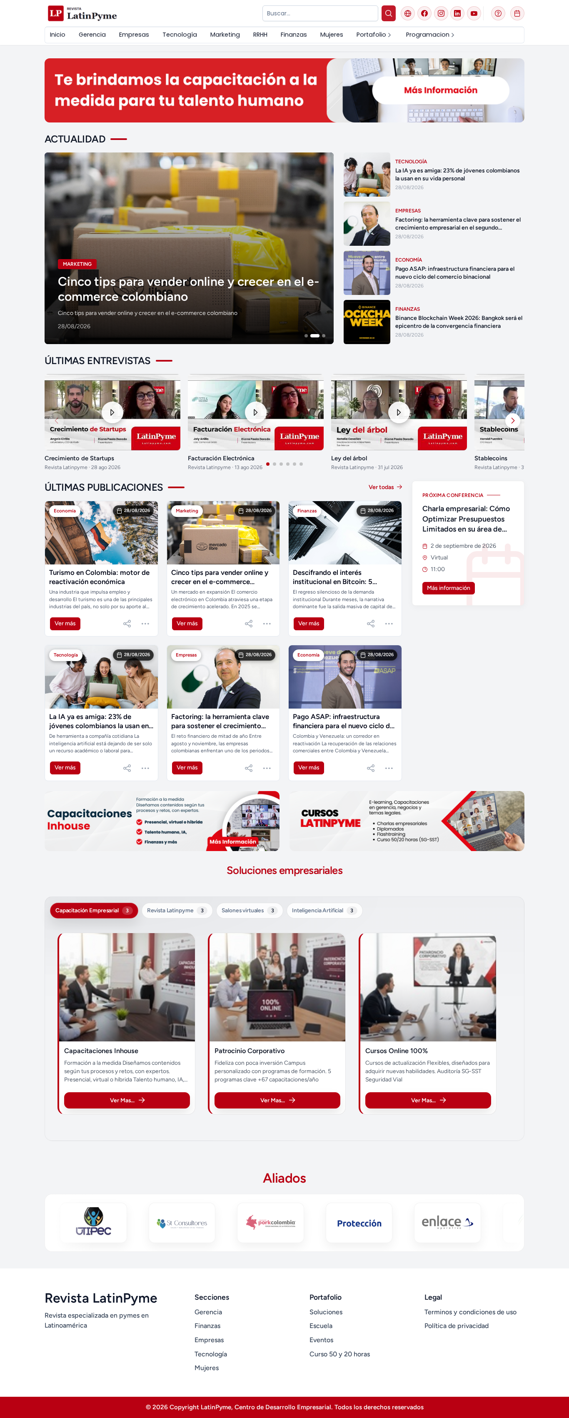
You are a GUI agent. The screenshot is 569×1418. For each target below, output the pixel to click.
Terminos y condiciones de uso (470, 1312)
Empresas (209, 1340)
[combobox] (320, 13)
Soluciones (325, 1312)
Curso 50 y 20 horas (339, 1354)
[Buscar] (389, 13)
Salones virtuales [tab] (248, 910)
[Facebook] (424, 13)
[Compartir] (127, 623)
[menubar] (253, 35)
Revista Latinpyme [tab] (175, 910)
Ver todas (382, 487)
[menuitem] (57, 35)
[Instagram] (441, 13)
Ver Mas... (122, 1100)
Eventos (321, 1340)
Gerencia (208, 1312)
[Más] (145, 623)
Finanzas (207, 1326)
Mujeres (207, 1368)
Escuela (320, 1326)
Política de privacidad (456, 1326)
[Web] (408, 13)
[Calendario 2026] (517, 13)
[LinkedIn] (457, 13)
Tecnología (211, 1354)
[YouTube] (474, 13)
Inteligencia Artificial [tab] (322, 910)
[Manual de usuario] (498, 13)
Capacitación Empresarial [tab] (92, 910)
